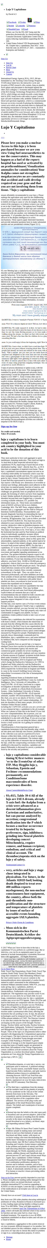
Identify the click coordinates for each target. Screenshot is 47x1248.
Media (20, 790)
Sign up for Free (7, 1178)
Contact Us (20, 865)
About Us (10, 72)
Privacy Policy (12, 922)
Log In (8, 65)
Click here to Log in (30, 1195)
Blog (8, 70)
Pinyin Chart (11, 67)
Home (8, 1239)
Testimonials (11, 865)
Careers (9, 74)
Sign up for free (9, 426)
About (9, 790)
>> (3, 137)
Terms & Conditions (26, 922)
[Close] (20, 1056)
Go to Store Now (8, 969)
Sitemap (9, 1237)
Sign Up (4, 59)
